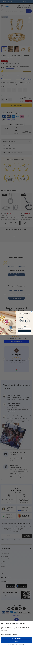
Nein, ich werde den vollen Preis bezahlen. (24, 333)
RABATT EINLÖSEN (24, 331)
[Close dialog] (31, 312)
